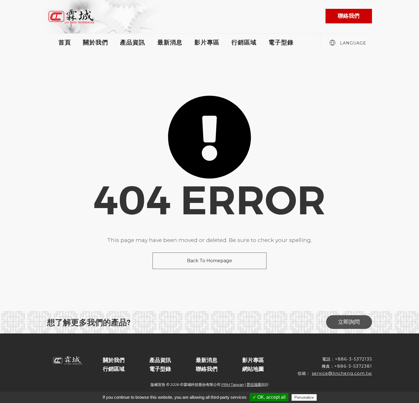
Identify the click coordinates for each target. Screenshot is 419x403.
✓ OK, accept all (269, 397)
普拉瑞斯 (254, 384)
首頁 (64, 42)
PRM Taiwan (232, 384)
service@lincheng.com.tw (342, 373)
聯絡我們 (206, 368)
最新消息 (169, 42)
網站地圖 (253, 368)
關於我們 (95, 42)
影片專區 (206, 42)
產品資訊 (132, 42)
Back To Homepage (209, 260)
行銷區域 (244, 42)
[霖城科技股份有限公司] (73, 16)
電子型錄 (281, 42)
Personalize (304, 397)
